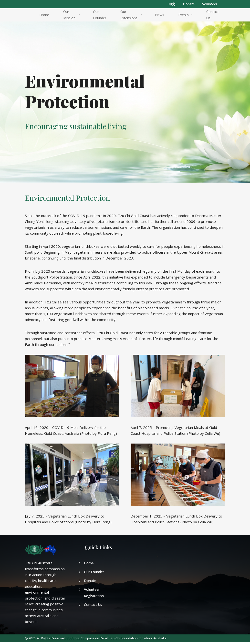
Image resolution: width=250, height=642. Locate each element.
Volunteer (209, 4)
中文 (172, 4)
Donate (189, 4)
